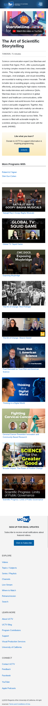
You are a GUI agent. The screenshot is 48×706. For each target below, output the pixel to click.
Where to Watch (9, 590)
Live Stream (7, 585)
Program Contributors (11, 630)
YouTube (6, 682)
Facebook (6, 675)
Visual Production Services (13, 641)
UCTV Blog (7, 624)
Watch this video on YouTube (27, 32)
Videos (5, 562)
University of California (12, 647)
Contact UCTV (8, 664)
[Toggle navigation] (40, 4)
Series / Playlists (9, 573)
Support (5, 636)
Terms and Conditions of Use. (20, 704)
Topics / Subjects (9, 568)
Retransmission (9, 596)
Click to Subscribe (24, 543)
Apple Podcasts (9, 688)
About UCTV (7, 619)
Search (5, 602)
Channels (6, 579)
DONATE (24, 150)
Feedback (6, 669)
